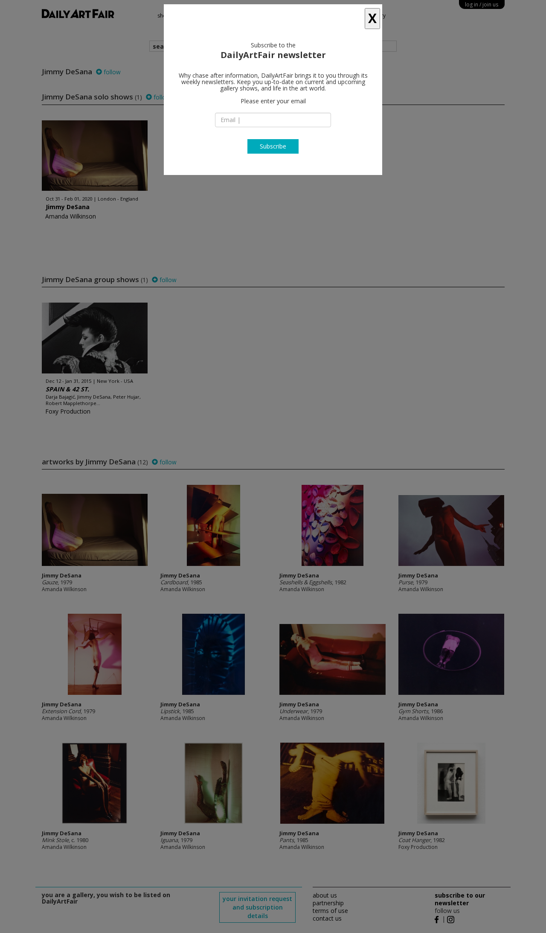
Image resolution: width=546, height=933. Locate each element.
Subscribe (273, 146)
